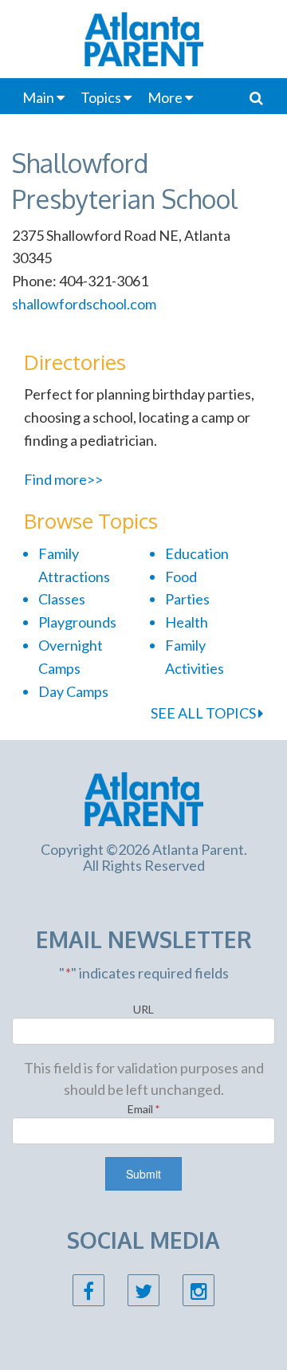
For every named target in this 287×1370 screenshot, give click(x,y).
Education (197, 553)
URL (143, 1009)
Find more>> (63, 479)
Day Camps (73, 691)
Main (38, 97)
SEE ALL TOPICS (204, 713)
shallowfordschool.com (84, 304)
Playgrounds (77, 622)
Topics (101, 97)
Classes (61, 599)
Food (181, 576)
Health (186, 622)
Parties (187, 599)
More (165, 97)
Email (144, 1109)
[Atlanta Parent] (144, 797)
